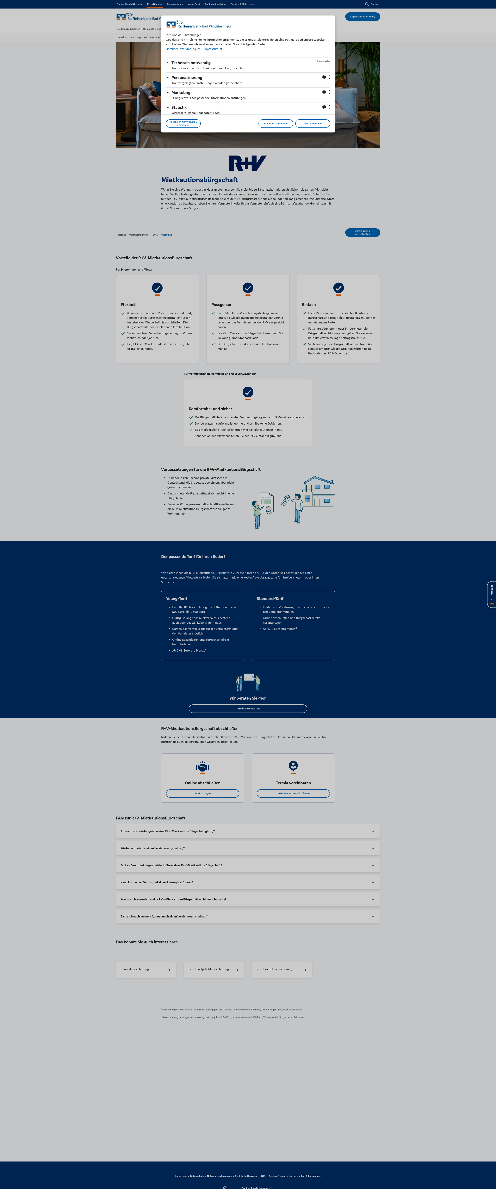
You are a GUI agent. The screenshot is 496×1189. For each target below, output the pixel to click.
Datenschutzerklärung (181, 49)
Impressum (211, 49)
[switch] (326, 77)
